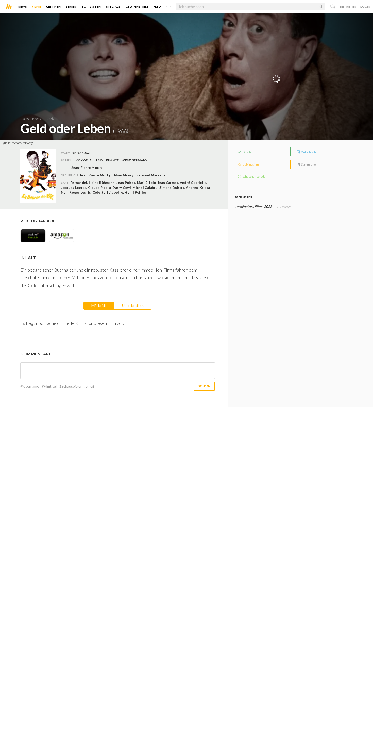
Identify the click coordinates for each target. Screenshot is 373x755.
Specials (113, 6)
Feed (157, 6)
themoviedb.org (22, 143)
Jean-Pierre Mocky (95, 175)
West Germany (134, 160)
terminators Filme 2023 (253, 206)
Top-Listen (91, 6)
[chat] (333, 6)
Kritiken (53, 6)
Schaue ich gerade (253, 176)
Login (365, 6)
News (22, 6)
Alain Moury (124, 175)
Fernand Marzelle (151, 175)
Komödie (83, 160)
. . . (168, 5)
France (112, 160)
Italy (98, 160)
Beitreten (348, 6)
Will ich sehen (310, 152)
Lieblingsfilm (250, 164)
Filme (36, 6)
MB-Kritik (99, 305)
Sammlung (308, 164)
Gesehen (248, 152)
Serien (71, 6)
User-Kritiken (133, 305)
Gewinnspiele (137, 6)
